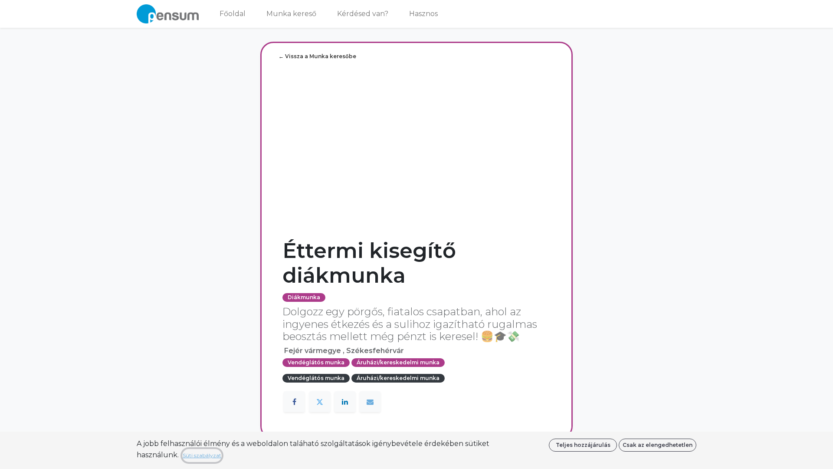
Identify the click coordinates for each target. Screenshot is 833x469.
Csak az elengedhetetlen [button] (657, 445)
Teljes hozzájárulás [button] (583, 445)
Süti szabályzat (202, 455)
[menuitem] (232, 14)
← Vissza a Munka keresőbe (317, 56)
